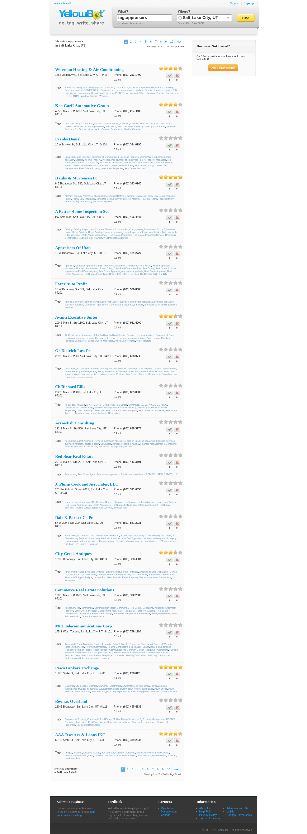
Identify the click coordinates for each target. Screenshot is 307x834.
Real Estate (85, 201)
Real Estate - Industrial (110, 162)
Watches (155, 691)
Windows (104, 96)
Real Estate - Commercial (85, 162)
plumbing (150, 93)
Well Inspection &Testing (115, 238)
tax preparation (85, 377)
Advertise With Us (237, 808)
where (183, 11)
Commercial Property (105, 608)
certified (89, 444)
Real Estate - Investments (137, 162)
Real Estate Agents (166, 502)
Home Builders (79, 232)
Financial (138, 304)
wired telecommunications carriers (91, 658)
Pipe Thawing (153, 338)
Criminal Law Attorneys (164, 368)
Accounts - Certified (120, 538)
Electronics (115, 686)
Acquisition (70, 405)
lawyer (118, 199)
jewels (133, 755)
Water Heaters (143, 340)
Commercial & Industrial (121, 304)
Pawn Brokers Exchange (77, 668)
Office (84, 610)
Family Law (78, 199)
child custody (100, 196)
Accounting (70, 368)
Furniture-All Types (74, 577)
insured (134, 93)
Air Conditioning (91, 87)
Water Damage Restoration (108, 129)
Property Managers (156, 160)
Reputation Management (169, 810)
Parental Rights (149, 199)
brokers (83, 541)
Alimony (68, 196)
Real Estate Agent (86, 474)
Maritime (136, 199)
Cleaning (124, 123)
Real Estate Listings (144, 165)
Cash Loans (81, 686)
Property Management (99, 610)
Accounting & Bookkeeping (146, 535)
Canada (165, 814)
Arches (97, 123)
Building (68, 229)
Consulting (105, 444)
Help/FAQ (205, 811)
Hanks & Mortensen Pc (76, 178)
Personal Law (71, 201)
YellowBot (81, 17)
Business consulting (145, 441)
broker (130, 441)
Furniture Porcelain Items (161, 574)
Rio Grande (81, 129)
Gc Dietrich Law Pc (72, 350)
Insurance (90, 199)
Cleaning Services (139, 123)
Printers (120, 374)
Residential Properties (109, 413)
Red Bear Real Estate (74, 456)
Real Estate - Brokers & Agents (121, 410)
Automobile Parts (73, 644)
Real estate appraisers (108, 474)
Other (142, 93)
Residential (144, 613)
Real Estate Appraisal (109, 271)
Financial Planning (127, 407)
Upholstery (108, 340)
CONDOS (162, 405)
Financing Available (94, 126)
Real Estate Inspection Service (148, 235)
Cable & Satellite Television (126, 644)
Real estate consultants (133, 474)
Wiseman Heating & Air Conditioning (89, 69)
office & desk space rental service (128, 338)
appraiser (89, 301)
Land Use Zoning (105, 199)
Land (77, 610)
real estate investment (122, 165)
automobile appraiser (140, 301)
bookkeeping (145, 368)
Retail (154, 613)
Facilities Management (105, 407)
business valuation (74, 444)
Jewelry (154, 686)
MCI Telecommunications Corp (83, 626)
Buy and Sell (107, 752)
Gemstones (81, 755)
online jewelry (120, 689)
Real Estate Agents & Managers (91, 235)
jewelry (125, 755)
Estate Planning (167, 196)
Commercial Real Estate (139, 265)
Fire (107, 126)
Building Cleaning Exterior (121, 335)
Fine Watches (162, 752)
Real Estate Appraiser (155, 271)
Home (68, 232)
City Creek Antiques (73, 553)
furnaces (158, 90)
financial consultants (159, 371)
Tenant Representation (92, 616)
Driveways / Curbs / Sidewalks (159, 229)
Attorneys (88, 196)
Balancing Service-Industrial (97, 644)
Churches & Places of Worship (156, 644)
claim (96, 444)
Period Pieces (159, 755)
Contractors (166, 123)
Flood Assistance (126, 126)
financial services (145, 752)
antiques (134, 571)
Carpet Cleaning (111, 123)
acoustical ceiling (73, 87)
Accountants (83, 535)
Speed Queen (95, 340)
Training (98, 238)
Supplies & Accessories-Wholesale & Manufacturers (120, 652)
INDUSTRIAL (122, 93)
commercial (98, 157)
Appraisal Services (74, 301)
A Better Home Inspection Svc (82, 211)
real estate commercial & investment (91, 165)
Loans (79, 410)
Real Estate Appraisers (99, 505)
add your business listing (76, 813)
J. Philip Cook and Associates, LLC (86, 484)
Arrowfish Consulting (74, 423)
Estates (79, 160)
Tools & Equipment (140, 691)
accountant (70, 535)
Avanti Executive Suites (76, 317)
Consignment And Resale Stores (114, 574)
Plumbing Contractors (167, 93)
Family (68, 199)
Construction (106, 90)
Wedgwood (70, 580)
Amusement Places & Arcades (80, 571)
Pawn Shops (160, 689)
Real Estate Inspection (120, 235)
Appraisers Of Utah (73, 247)
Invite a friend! (62, 3)
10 (171, 41)
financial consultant (138, 371)
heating (139, 126)
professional (151, 304)
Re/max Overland (71, 701)
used (67, 758)
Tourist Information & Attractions (155, 577)
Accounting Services (99, 538)
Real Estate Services (135, 168)
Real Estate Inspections (96, 274)
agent (80, 441)
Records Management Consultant (155, 374)
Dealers (69, 126)
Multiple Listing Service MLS (127, 719)
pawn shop (147, 689)
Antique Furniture (105, 571)
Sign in (234, 3)
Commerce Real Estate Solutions (84, 590)
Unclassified (120, 507)
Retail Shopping (130, 577)
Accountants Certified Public (105, 535)
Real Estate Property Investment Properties (101, 168)
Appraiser (80, 265)
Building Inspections (84, 229)
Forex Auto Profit (71, 283)
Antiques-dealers (147, 571)
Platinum (171, 755)
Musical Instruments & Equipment (95, 689)
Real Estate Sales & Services (124, 274)
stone (91, 129)
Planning (88, 410)
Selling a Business (89, 544)
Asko (96, 335)
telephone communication (88, 655)
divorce (130, 196)
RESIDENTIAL (72, 96)
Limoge (97, 577)
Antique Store (121, 571)
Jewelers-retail (141, 686)
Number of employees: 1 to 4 (130, 160)
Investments (108, 160)
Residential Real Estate (88, 725)
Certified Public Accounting (129, 541)
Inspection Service (151, 232)
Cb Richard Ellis (70, 386)
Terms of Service (209, 818)
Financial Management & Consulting (158, 444)
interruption (79, 446)
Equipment (127, 686)
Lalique (88, 577)
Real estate (70, 474)
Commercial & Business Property (121, 157)
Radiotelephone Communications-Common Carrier (118, 650)
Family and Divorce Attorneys (112, 371)
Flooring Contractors (95, 647)
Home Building (95, 232)
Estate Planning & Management (80, 371)
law (172, 371)
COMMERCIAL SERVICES (142, 405)
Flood (113, 126)
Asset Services (72, 608)
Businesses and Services (78, 157)
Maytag (99, 338)
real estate (99, 410)
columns (154, 123)
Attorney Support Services (113, 368)
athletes (148, 538)
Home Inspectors (132, 232)
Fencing (149, 90)
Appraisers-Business (118, 301)
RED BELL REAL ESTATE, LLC (162, 474)
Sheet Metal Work (84, 652)
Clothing (93, 686)
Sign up (249, 3)
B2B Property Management (112, 265)
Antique (68, 752)
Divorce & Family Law (147, 196)
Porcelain (107, 577)
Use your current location (180, 17)
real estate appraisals (132, 271)
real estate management (84, 413)
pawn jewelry (134, 689)
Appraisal (69, 265)
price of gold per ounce (117, 691)
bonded (78, 90)
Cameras (69, 686)
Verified (128, 446)
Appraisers (91, 265)
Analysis (81, 405)
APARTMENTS (93, 405)
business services (74, 304)
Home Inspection (161, 265)
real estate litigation (102, 201)
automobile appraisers (163, 301)
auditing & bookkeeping (164, 538)
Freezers (80, 338)
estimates (79, 126)
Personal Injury (166, 199)
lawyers (127, 199)
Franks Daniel (68, 139)
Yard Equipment (169, 691)
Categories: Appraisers (96, 304)
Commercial (162, 335)
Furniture (142, 574)
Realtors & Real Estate (86, 507)
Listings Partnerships (239, 814)
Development (86, 407)
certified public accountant (101, 541)
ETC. (134, 574)
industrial (159, 608)
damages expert (120, 444)
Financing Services (74, 647)
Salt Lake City (86, 238)
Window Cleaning (89, 96)
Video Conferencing (125, 340)
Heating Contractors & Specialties (125, 647)
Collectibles (90, 574)
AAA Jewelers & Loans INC (80, 734)
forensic (69, 446)
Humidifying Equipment (102, 93)
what (122, 11)
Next (179, 41)
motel (106, 338)
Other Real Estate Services (127, 268)
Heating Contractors (155, 126)
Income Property (92, 160)
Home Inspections (113, 232)
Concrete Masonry (104, 229)
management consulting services (98, 374)
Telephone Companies (113, 655)
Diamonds (103, 686)
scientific (162, 304)
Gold (90, 755)
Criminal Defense (117, 196)
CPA (161, 541)
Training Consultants (136, 655)
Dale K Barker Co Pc (74, 517)
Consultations (136, 229)
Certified (119, 752)
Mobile (230, 811)
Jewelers (99, 755)
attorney (78, 196)
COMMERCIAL (91, 90)
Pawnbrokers (98, 691)
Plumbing (165, 338)
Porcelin (117, 577)
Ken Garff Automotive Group (82, 105)
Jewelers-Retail (113, 755)
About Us (205, 808)
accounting (126, 535)
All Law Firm (83, 368)
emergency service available (129, 90)
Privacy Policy (208, 814)
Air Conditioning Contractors (114, 87)
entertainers (170, 541)
